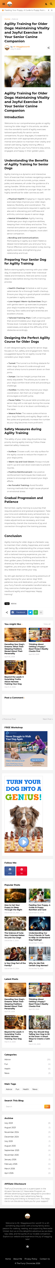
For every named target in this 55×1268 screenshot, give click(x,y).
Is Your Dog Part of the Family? (15, 964)
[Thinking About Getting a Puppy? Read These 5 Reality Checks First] (40, 990)
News (27, 1073)
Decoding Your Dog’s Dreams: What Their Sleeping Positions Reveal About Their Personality (14, 649)
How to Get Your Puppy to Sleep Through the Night (13, 907)
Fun (27, 1064)
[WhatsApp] (35, 612)
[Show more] (41, 612)
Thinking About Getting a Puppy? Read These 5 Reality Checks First (38, 647)
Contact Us (45, 1259)
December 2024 (27, 1137)
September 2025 (27, 1150)
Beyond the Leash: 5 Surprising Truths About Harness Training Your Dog (14, 680)
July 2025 (27, 1141)
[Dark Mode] (46, 4)
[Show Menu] (3, 4)
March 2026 (27, 1168)
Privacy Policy (31, 1259)
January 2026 (27, 1159)
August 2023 (27, 1127)
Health (27, 1069)
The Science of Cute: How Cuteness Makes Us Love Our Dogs (25, 10)
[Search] (51, 4)
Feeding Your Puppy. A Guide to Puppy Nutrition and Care (39, 907)
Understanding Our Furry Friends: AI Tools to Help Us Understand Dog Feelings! (39, 936)
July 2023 (27, 1123)
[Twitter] (30, 612)
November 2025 (27, 1155)
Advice (15, 19)
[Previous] (48, 10)
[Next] (52, 10)
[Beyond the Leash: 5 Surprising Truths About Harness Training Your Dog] (15, 1022)
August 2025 (27, 1146)
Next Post (47, 719)
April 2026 (27, 1173)
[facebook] (27, 1246)
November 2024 (27, 1132)
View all (47, 624)
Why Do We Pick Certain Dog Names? (38, 964)
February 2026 (27, 1164)
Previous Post (9, 719)
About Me (17, 1259)
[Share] (48, 48)
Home (7, 19)
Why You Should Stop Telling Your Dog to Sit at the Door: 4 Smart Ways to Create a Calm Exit (39, 1036)
